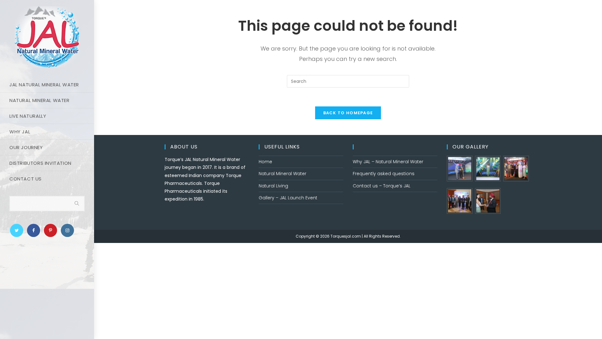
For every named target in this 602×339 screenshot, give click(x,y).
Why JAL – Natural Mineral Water (388, 162)
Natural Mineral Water (282, 173)
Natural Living (273, 186)
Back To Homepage (348, 113)
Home (265, 162)
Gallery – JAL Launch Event (288, 198)
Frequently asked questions (384, 173)
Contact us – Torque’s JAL (381, 186)
